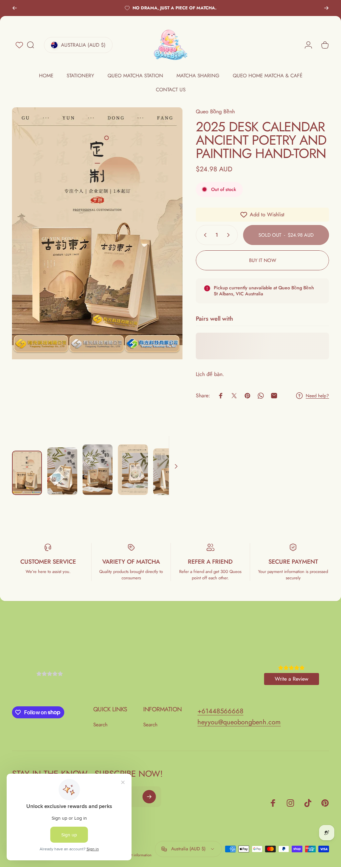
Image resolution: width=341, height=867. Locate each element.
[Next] (326, 8)
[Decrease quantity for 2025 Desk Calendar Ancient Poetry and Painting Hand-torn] (203, 235)
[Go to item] (27, 473)
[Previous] (14, 8)
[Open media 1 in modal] (97, 269)
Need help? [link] (317, 396)
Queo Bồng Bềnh (215, 111)
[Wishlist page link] (19, 45)
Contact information (136, 855)
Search (100, 725)
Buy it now (262, 260)
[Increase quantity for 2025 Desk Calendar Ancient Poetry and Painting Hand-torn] (229, 235)
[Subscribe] (149, 796)
